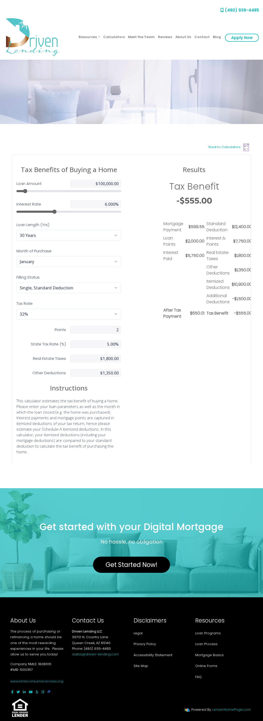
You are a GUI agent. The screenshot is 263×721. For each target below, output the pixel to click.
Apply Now (242, 37)
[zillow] (49, 692)
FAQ (198, 676)
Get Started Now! (131, 564)
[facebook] (12, 692)
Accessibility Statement (153, 655)
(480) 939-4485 (241, 10)
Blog (217, 36)
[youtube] (31, 692)
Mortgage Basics (209, 655)
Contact (202, 36)
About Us (183, 36)
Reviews (165, 36)
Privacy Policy (145, 644)
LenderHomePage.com (231, 709)
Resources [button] (88, 36)
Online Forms (206, 665)
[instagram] (42, 692)
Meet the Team (141, 36)
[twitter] (18, 692)
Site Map (141, 665)
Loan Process (206, 644)
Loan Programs (208, 633)
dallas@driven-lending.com (95, 654)
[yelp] (37, 692)
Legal (138, 633)
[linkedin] (24, 692)
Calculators (114, 36)
